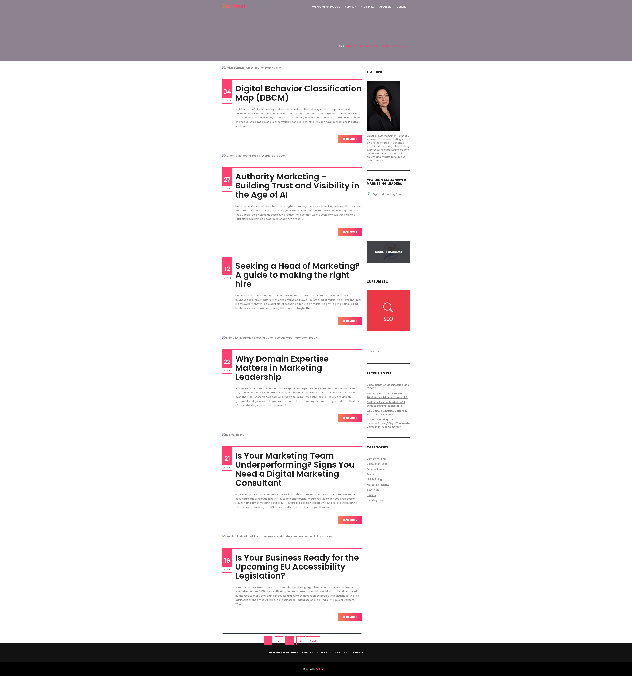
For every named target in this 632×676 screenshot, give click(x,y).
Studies (371, 495)
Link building (374, 479)
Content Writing (376, 458)
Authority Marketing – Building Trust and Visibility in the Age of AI (297, 186)
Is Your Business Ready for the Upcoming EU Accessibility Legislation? (297, 567)
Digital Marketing (377, 463)
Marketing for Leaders (326, 6)
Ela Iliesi (233, 6)
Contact (401, 6)
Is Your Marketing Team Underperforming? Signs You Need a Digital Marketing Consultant (294, 469)
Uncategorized (375, 500)
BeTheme (322, 669)
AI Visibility (367, 6)
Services (350, 6)
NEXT (313, 640)
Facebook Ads (375, 469)
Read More (349, 139)
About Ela (385, 6)
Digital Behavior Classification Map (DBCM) (298, 93)
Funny (370, 474)
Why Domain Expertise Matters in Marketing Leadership (282, 368)
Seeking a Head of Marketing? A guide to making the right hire (297, 275)
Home (340, 46)
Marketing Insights (378, 484)
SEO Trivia (373, 489)
